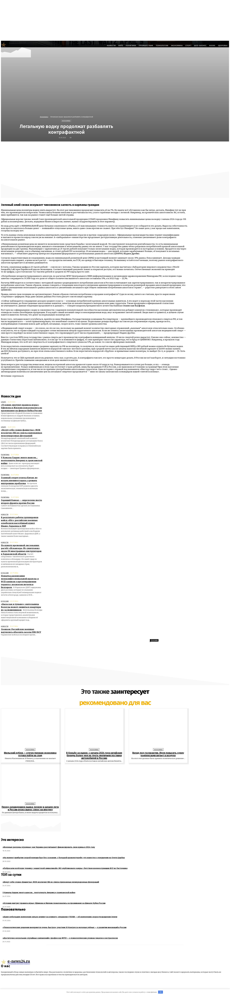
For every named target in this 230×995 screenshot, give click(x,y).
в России (5, 573)
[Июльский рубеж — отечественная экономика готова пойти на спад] (30, 729)
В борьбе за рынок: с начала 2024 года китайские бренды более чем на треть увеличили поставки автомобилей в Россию (94, 755)
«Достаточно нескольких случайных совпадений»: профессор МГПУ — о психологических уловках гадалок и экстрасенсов (60, 938)
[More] (174, 146)
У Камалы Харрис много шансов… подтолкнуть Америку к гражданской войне (21, 460)
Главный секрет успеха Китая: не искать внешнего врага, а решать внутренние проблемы (19, 480)
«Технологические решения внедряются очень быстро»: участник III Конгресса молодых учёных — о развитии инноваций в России (64, 927)
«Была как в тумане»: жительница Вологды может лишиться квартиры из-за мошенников (21, 607)
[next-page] (116, 818)
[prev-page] (114, 818)
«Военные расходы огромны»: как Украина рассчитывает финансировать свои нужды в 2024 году (49, 847)
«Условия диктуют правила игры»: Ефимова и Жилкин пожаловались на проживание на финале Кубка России (21, 408)
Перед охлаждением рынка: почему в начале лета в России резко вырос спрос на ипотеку (30, 808)
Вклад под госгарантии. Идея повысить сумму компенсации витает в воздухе (158, 754)
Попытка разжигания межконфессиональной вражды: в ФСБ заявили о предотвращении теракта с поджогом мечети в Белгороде (20, 581)
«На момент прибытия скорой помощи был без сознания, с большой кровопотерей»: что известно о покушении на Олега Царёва (64, 858)
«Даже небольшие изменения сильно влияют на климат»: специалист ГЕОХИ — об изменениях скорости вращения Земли (60, 917)
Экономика (44, 117)
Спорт (3, 402)
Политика (5, 454)
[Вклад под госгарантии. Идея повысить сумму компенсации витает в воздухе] (158, 729)
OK (160, 992)
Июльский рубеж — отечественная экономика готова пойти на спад (30, 754)
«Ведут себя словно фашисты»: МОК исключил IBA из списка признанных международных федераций (21, 433)
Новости (4, 514)
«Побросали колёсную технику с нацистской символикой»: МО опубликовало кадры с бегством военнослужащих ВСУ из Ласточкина (65, 868)
